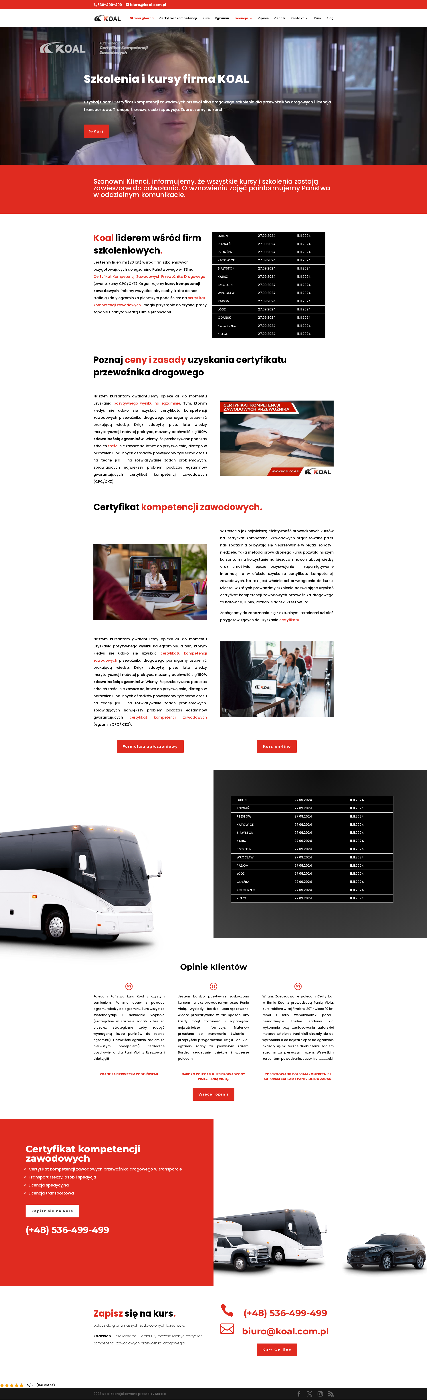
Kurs (206, 18)
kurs (163, 1313)
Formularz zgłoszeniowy (150, 746)
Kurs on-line (277, 746)
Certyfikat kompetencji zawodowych (83, 1153)
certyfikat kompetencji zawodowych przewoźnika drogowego (277, 595)
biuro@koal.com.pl (285, 1331)
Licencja (241, 18)
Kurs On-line (276, 1350)
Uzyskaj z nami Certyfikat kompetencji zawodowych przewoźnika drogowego (159, 102)
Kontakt (297, 18)
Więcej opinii (213, 1094)
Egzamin (222, 18)
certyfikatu (289, 619)
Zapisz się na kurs (52, 1211)
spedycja (87, 1177)
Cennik (279, 18)
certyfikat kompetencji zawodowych (168, 474)
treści (113, 446)
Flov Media (157, 1394)
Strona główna (142, 18)
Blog (330, 18)
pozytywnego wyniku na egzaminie (147, 403)
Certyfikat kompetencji (178, 18)
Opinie (263, 18)
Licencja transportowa (51, 1193)
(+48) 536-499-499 (67, 1229)
